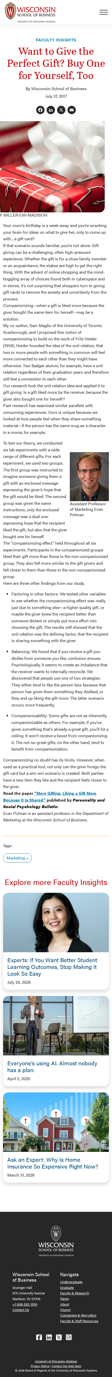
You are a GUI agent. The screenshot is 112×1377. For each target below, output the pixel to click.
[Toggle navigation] (105, 12)
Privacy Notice (40, 1366)
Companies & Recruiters (78, 1315)
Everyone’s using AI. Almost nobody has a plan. (52, 1066)
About (64, 1304)
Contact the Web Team (66, 1366)
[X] (61, 110)
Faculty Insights (56, 40)
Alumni (65, 1309)
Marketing (16, 858)
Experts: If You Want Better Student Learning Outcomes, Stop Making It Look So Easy (52, 966)
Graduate (67, 1287)
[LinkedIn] (51, 110)
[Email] (71, 110)
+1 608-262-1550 (25, 1304)
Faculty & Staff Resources (79, 1320)
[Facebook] (40, 110)
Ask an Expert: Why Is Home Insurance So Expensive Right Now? (52, 1162)
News (64, 1298)
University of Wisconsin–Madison (56, 1361)
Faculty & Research (74, 1292)
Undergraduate (71, 1281)
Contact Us (21, 1309)
